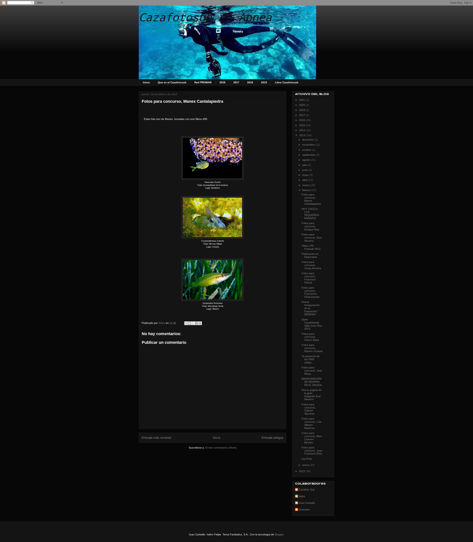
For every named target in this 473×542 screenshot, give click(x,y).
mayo (305, 174)
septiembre (309, 154)
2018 (222, 82)
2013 (302, 135)
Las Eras (307, 458)
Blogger (279, 534)
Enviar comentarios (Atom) (220, 447)
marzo (306, 185)
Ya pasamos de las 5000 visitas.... (311, 359)
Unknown (304, 509)
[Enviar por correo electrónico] (186, 323)
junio (305, 169)
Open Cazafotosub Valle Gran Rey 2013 (312, 324)
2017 (236, 82)
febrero (307, 190)
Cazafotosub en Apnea (205, 17)
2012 (302, 471)
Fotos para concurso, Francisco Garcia (309, 278)
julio (305, 164)
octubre (307, 149)
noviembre (308, 144)
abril (305, 179)
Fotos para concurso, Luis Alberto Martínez (311, 423)
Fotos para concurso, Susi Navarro (311, 237)
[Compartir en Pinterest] (200, 323)
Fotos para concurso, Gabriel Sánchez (309, 409)
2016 (250, 82)
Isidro (302, 496)
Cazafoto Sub (307, 489)
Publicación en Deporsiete (310, 255)
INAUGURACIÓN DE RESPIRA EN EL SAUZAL (312, 381)
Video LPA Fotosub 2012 (311, 247)
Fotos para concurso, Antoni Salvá (310, 337)
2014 (302, 130)
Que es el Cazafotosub (172, 82)
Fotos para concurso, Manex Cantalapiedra (311, 199)
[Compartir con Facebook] (196, 323)
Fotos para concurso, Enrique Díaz (310, 226)
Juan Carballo (307, 502)
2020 (302, 104)
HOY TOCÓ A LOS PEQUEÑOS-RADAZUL (311, 213)
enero (306, 464)
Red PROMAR (203, 82)
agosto (306, 159)
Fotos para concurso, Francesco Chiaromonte (310, 292)
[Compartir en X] (193, 323)
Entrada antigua (272, 437)
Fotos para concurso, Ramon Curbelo (312, 348)
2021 (302, 99)
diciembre (308, 139)
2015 (264, 82)
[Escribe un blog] (189, 323)
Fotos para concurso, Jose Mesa (312, 370)
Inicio (146, 82)
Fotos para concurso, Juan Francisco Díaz (312, 450)
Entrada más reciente (156, 437)
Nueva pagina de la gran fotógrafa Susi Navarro (311, 394)
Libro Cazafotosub (286, 82)
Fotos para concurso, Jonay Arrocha (311, 265)
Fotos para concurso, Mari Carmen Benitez (312, 438)
